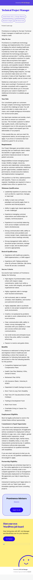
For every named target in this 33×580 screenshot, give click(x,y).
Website (16, 502)
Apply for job (17, 510)
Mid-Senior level (19, 20)
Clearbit (29, 571)
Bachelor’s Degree (8, 20)
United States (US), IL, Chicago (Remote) (14, 16)
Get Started (9, 539)
